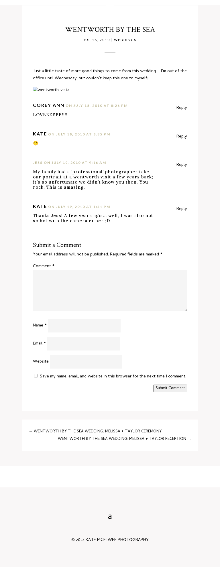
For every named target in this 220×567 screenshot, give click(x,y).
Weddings (125, 40)
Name (40, 325)
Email (39, 343)
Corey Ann (48, 105)
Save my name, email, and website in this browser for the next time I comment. (113, 376)
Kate (40, 133)
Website (41, 361)
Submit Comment (170, 388)
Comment (44, 266)
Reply (181, 108)
